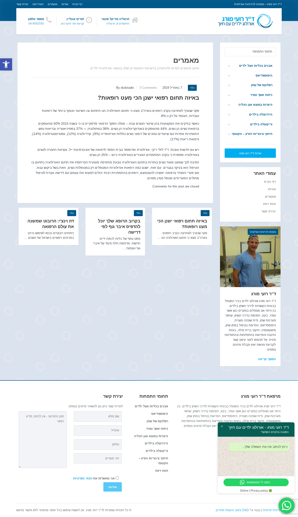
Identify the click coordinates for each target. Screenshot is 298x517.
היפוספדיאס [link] (264, 75)
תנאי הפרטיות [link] (82, 478)
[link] (6, 64)
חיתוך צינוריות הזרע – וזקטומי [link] (252, 134)
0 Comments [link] (148, 87)
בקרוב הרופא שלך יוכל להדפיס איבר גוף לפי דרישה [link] (119, 227)
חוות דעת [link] (38, 4)
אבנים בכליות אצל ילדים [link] (255, 65)
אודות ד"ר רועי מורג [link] (250, 153)
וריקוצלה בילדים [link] (261, 124)
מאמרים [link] (52, 4)
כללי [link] (192, 88)
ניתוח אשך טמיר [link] (261, 95)
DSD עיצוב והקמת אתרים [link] (232, 510)
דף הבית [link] (77, 4)
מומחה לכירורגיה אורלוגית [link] (263, 232)
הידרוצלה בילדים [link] (260, 114)
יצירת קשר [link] (22, 4)
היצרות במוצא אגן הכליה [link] (255, 104)
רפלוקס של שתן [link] (261, 85)
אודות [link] (64, 4)
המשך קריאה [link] (267, 359)
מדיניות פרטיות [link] (272, 510)
